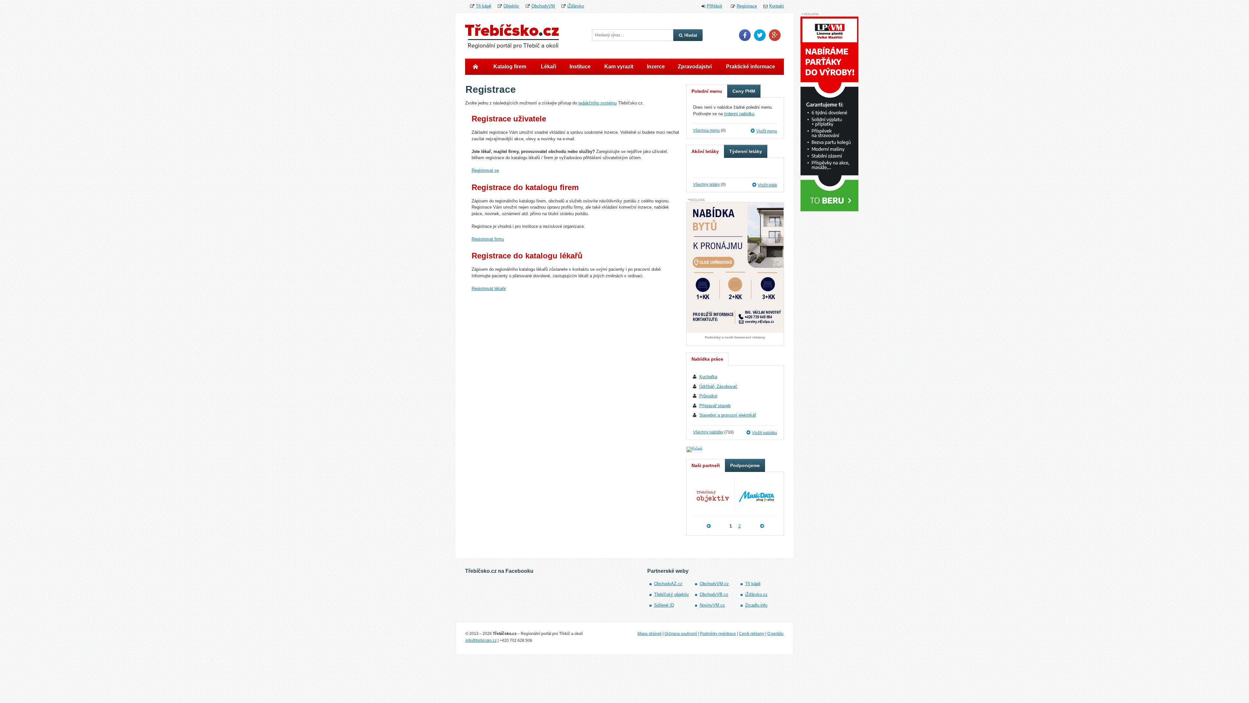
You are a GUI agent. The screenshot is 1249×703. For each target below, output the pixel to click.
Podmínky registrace (718, 633)
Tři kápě (483, 6)
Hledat (690, 35)
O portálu (775, 633)
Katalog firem (509, 66)
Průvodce (708, 395)
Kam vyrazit (618, 66)
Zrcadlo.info (756, 605)
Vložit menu (766, 131)
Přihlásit (714, 6)
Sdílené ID (664, 605)
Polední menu (707, 91)
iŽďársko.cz (756, 594)
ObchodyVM (543, 6)
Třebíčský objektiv (671, 594)
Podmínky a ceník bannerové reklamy (735, 337)
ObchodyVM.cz (714, 583)
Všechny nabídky (708, 432)
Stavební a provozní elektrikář (727, 415)
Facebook (745, 35)
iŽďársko (575, 6)
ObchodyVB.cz (714, 594)
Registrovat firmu (488, 239)
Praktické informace (750, 66)
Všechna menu (706, 130)
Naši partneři (706, 465)
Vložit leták (767, 185)
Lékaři (548, 66)
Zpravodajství (695, 66)
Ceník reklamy (751, 633)
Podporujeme (745, 465)
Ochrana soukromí (681, 633)
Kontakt (776, 6)
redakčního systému (597, 103)
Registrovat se (485, 170)
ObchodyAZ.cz (668, 583)
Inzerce (656, 66)
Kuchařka (708, 376)
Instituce (580, 66)
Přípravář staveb (715, 405)
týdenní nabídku (739, 113)
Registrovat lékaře (489, 288)
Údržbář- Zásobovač (718, 386)
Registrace (747, 6)
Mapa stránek (650, 633)
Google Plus (775, 35)
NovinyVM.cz (712, 605)
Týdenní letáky (745, 151)
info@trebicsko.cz (481, 640)
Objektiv (511, 6)
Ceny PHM (743, 91)
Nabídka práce (707, 359)
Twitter (760, 35)
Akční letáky (705, 151)
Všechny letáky (706, 184)
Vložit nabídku (764, 433)
